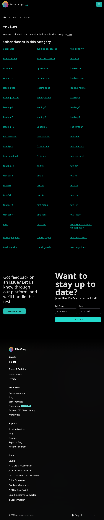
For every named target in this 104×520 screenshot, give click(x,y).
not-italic (41, 224)
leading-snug (43, 87)
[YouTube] (15, 362)
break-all (74, 58)
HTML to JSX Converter (20, 465)
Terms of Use (15, 374)
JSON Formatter (17, 499)
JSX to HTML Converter (20, 470)
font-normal (43, 146)
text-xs (27, 17)
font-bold (41, 156)
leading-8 (41, 117)
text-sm (74, 165)
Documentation (17, 393)
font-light (8, 146)
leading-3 (75, 97)
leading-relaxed (11, 97)
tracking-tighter (11, 237)
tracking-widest (78, 247)
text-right (41, 214)
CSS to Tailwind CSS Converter (24, 475)
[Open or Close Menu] (99, 4)
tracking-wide (10, 247)
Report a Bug (15, 442)
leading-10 (8, 126)
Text (15, 17)
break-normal (10, 58)
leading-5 (41, 107)
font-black (8, 165)
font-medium (77, 146)
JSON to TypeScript (18, 490)
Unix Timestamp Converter (22, 494)
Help (11, 433)
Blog (11, 397)
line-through (76, 126)
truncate (7, 68)
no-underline (10, 136)
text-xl (73, 175)
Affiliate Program (17, 446)
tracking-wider (44, 247)
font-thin (74, 136)
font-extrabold (77, 156)
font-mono (42, 204)
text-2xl (7, 185)
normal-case (43, 78)
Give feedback (14, 311)
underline (42, 126)
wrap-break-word (46, 58)
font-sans (75, 195)
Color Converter (17, 480)
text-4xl (74, 185)
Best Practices (16, 401)
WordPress (14, 414)
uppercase (42, 68)
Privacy (12, 378)
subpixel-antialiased (47, 48)
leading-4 (8, 107)
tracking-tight (44, 237)
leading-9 (75, 117)
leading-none (77, 78)
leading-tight (9, 87)
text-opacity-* (77, 48)
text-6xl (40, 195)
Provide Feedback (18, 429)
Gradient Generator (19, 485)
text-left (74, 204)
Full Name (59, 306)
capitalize (8, 78)
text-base (8, 175)
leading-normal (78, 87)
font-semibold (10, 156)
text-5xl (7, 195)
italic (5, 224)
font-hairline (43, 136)
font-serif (8, 204)
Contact (13, 438)
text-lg (40, 175)
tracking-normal (78, 237)
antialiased (8, 48)
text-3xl (40, 185)
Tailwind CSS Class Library (22, 410)
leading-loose (44, 97)
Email (81, 306)
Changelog (14, 406)
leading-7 (8, 117)
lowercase (75, 68)
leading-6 (75, 107)
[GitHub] (10, 362)
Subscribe (78, 319)
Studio (12, 460)
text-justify (75, 214)
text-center (8, 214)
